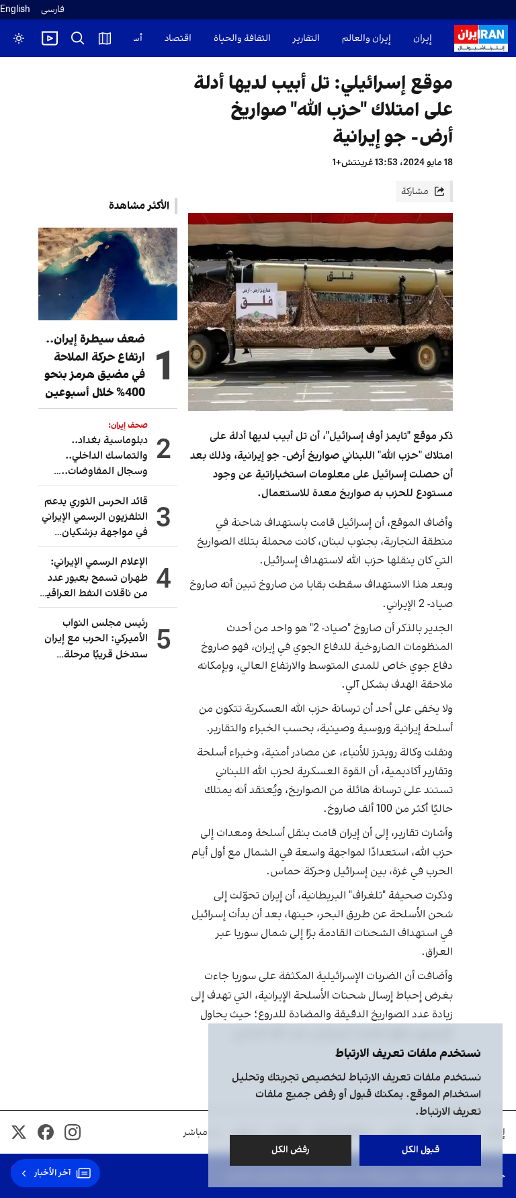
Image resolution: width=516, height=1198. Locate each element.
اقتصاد (178, 39)
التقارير (306, 39)
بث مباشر (202, 1132)
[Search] (78, 38)
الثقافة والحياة (242, 39)
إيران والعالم (366, 39)
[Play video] (50, 38)
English (15, 10)
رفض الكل (290, 1150)
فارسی (52, 10)
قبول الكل (420, 1150)
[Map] (105, 38)
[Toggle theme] (19, 38)
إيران (422, 39)
